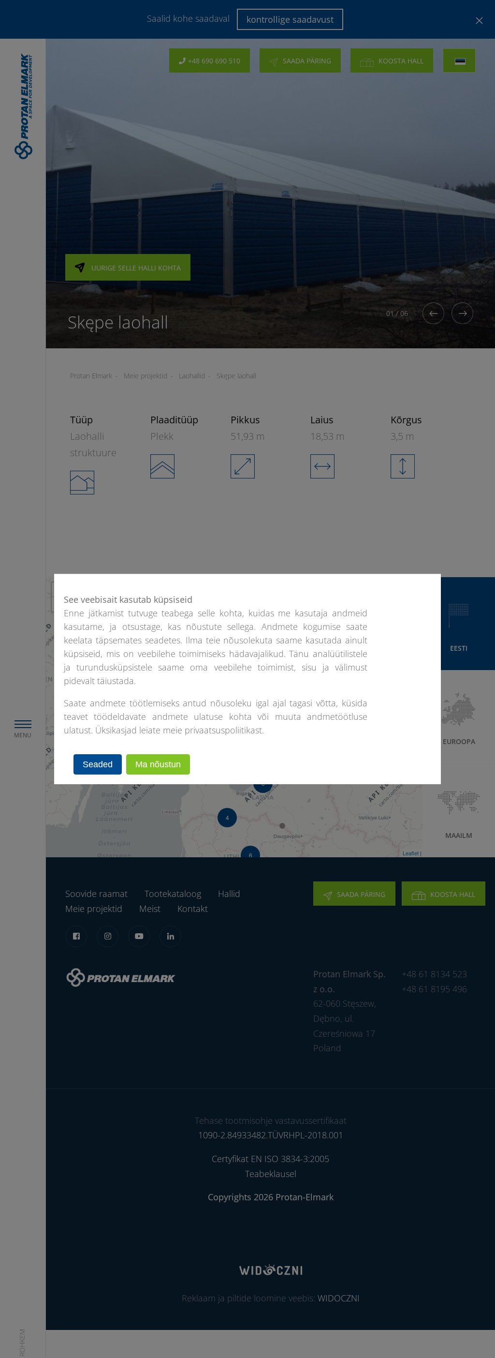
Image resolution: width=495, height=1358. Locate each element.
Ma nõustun (158, 764)
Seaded (98, 764)
